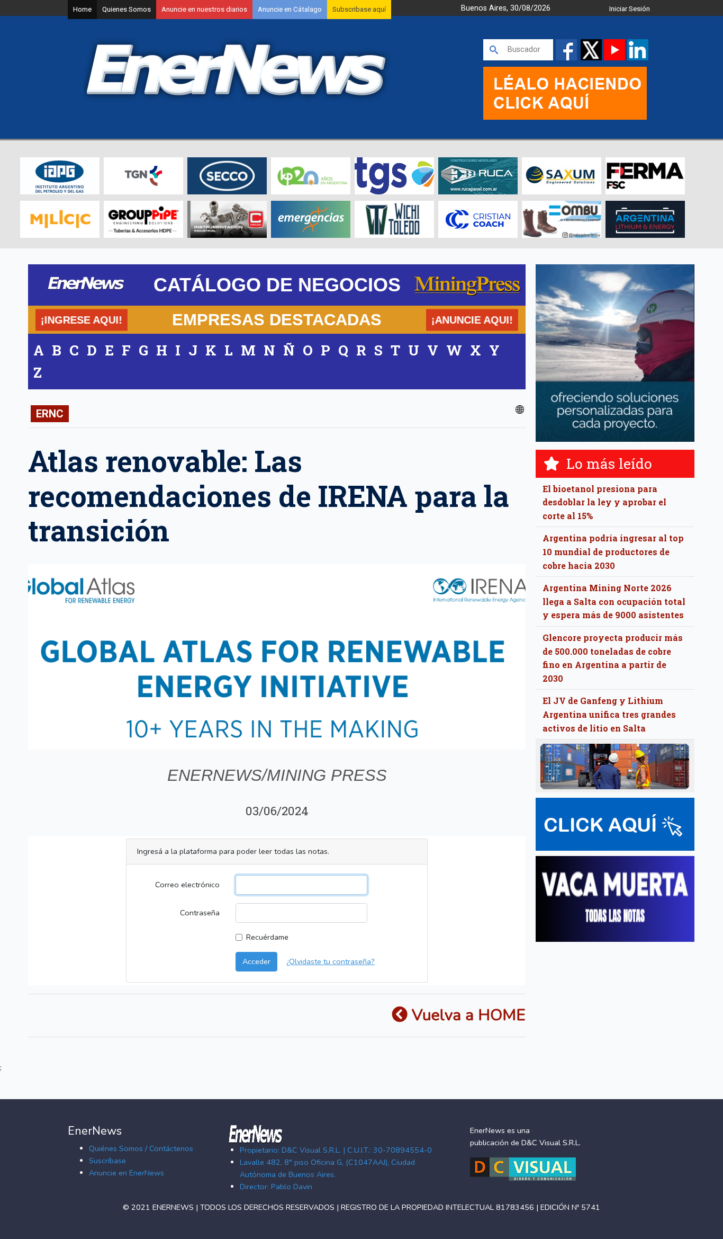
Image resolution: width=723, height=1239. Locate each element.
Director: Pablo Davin (276, 1186)
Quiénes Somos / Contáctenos (141, 1148)
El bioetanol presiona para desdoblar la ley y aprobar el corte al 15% (604, 502)
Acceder (256, 961)
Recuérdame (267, 937)
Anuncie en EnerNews (126, 1172)
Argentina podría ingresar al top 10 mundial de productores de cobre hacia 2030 (613, 551)
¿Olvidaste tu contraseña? (330, 961)
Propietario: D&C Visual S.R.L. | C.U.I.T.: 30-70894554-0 (336, 1150)
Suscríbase (107, 1160)
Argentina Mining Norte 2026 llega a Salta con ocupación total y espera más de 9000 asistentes (614, 601)
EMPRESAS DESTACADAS (277, 319)
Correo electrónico (187, 884)
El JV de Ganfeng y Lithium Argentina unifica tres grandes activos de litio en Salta (609, 714)
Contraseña (200, 912)
